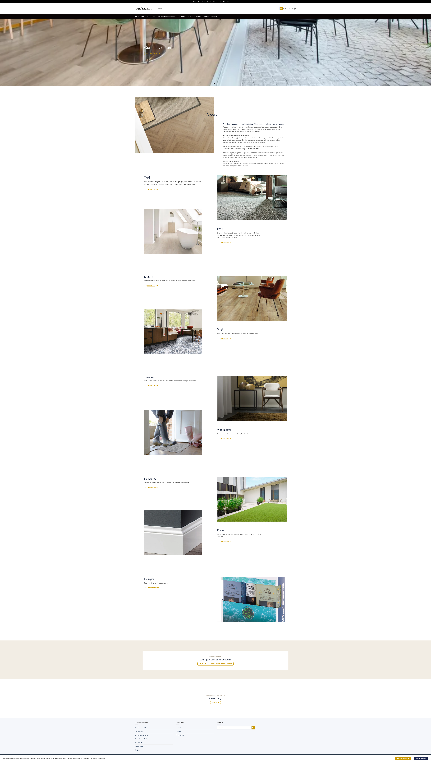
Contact (209, 1)
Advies (198, 16)
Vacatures (226, 1)
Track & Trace (139, 746)
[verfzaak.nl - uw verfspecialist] (144, 8)
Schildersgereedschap (167, 16)
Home (194, 1)
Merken (214, 16)
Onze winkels (201, 1)
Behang (182, 16)
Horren (191, 16)
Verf (142, 16)
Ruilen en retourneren (141, 735)
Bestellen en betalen (141, 728)
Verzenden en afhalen (141, 739)
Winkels (206, 16)
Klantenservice (217, 1)
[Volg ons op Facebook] (231, 1)
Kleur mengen (139, 731)
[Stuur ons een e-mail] (236, 1)
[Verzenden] (281, 8)
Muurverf (151, 16)
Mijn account (138, 743)
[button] (284, 9)
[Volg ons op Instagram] (234, 1)
